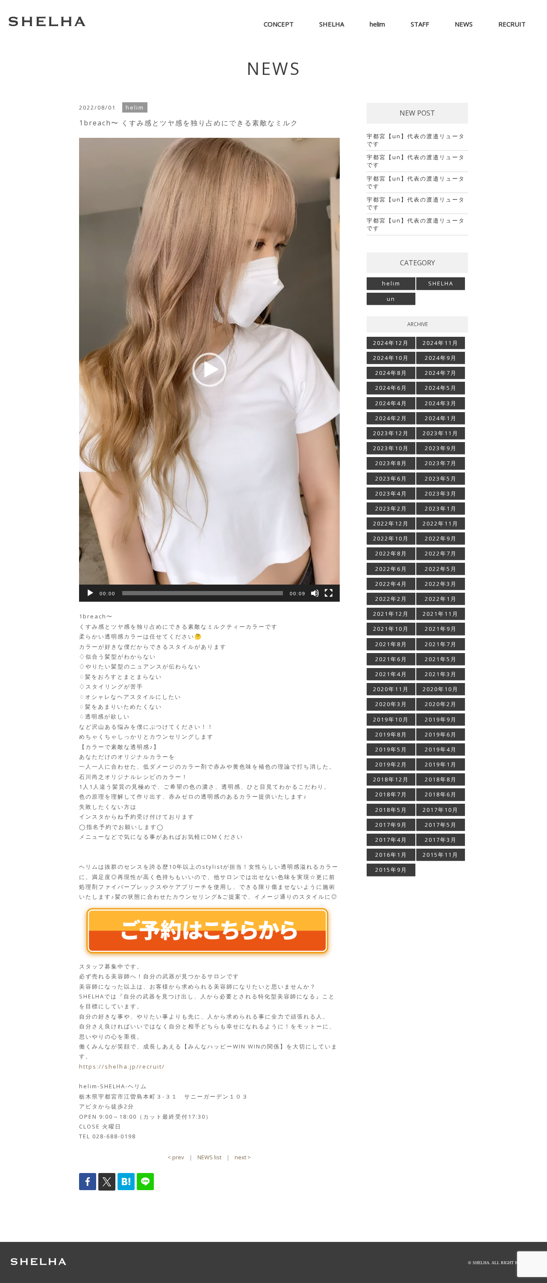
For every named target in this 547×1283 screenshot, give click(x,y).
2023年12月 (391, 433)
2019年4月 (441, 749)
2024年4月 (391, 403)
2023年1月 (441, 508)
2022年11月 (441, 523)
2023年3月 (441, 493)
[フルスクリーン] (328, 593)
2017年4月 (391, 839)
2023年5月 (441, 478)
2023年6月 (391, 478)
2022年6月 (391, 569)
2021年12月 (391, 614)
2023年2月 (391, 508)
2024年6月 (391, 388)
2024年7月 (441, 373)
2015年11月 (441, 854)
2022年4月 (391, 584)
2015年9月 (391, 869)
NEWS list (209, 1157)
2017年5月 (441, 825)
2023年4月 (391, 493)
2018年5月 (391, 810)
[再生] (90, 593)
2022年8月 (391, 553)
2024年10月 (391, 358)
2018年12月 (391, 779)
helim (391, 283)
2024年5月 (441, 388)
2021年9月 (441, 629)
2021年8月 (391, 644)
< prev (176, 1157)
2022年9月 (441, 538)
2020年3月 (391, 704)
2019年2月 (391, 764)
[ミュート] (315, 593)
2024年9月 (441, 358)
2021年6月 (391, 659)
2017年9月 (391, 825)
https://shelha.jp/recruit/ (122, 1066)
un (391, 299)
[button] (209, 370)
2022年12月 (391, 523)
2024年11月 (441, 343)
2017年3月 (441, 839)
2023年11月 (441, 433)
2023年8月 (391, 463)
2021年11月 (441, 614)
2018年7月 (391, 794)
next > (243, 1157)
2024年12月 (391, 343)
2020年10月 (441, 689)
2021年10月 (391, 629)
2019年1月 (441, 764)
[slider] (202, 593)
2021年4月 (391, 674)
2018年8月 (441, 779)
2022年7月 (441, 553)
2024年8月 (391, 373)
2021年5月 (441, 659)
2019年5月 (391, 749)
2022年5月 (441, 569)
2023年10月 (391, 448)
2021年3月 (441, 674)
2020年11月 (391, 689)
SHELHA (440, 283)
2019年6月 (441, 734)
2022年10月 (391, 538)
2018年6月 (441, 794)
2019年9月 (441, 719)
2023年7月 (441, 463)
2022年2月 (391, 599)
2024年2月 (391, 418)
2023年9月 (441, 448)
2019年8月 (391, 734)
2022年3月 (441, 584)
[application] (209, 370)
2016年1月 (391, 854)
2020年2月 (441, 704)
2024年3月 (441, 403)
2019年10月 (391, 719)
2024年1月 (441, 418)
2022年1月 (441, 599)
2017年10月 (441, 810)
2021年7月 (441, 644)
